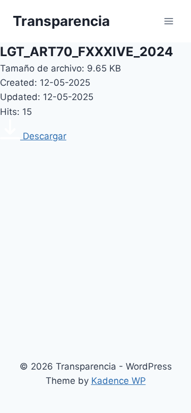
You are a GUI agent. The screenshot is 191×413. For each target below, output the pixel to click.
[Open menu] (168, 21)
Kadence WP (118, 380)
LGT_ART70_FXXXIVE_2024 (86, 51)
